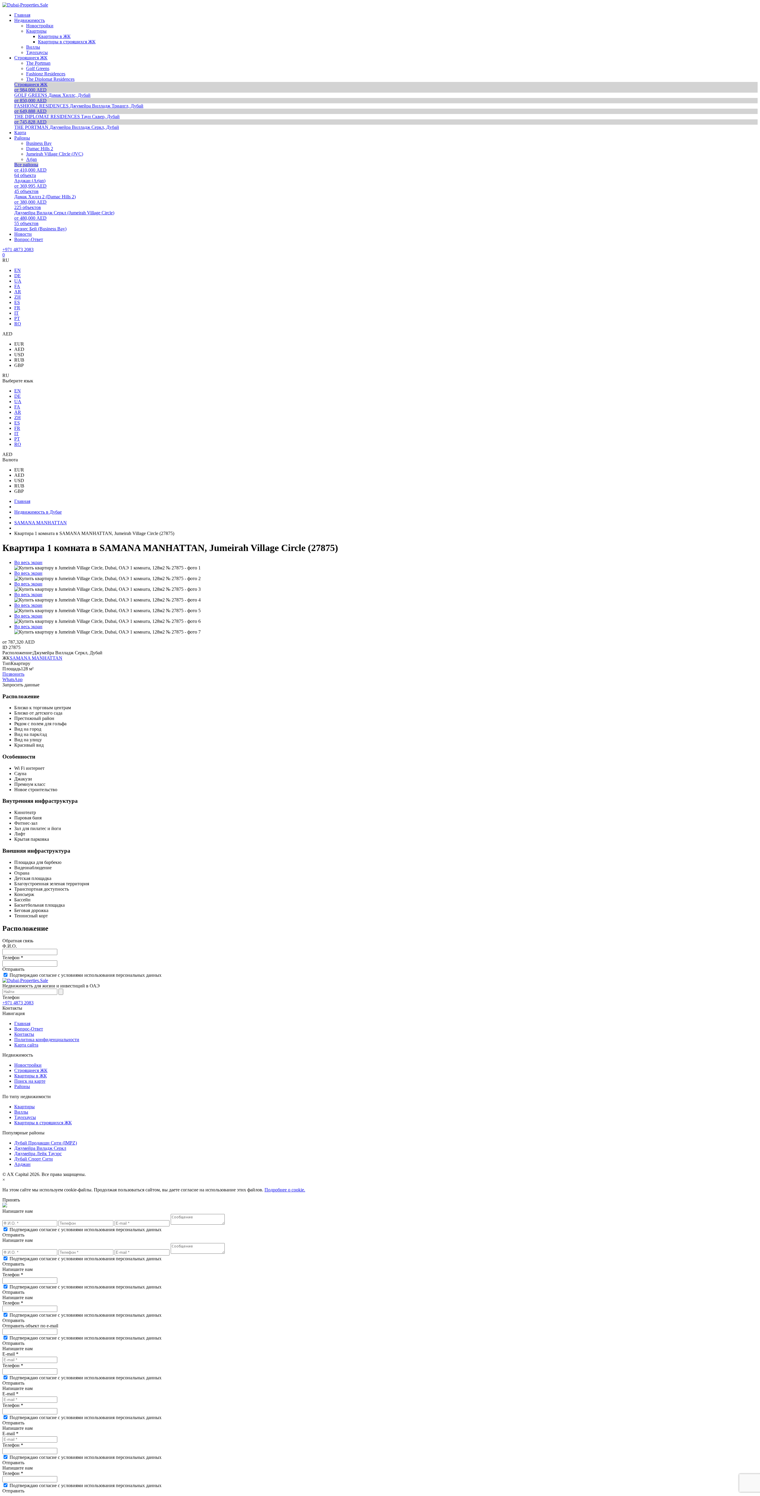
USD (19, 354)
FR (17, 307)
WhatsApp (12, 679)
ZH (17, 297)
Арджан (22, 1164)
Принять (11, 1199)
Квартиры (24, 1106)
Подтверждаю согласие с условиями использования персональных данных (86, 975)
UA (17, 281)
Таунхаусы (25, 1117)
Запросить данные (20, 684)
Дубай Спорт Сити (33, 1158)
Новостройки (28, 1065)
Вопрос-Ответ (28, 1028)
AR (17, 291)
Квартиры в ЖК (30, 1075)
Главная (22, 1023)
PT (17, 318)
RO (17, 323)
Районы (22, 1086)
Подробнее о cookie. (285, 1189)
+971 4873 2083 (18, 249)
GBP (19, 365)
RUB (19, 359)
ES (17, 302)
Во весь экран (28, 562)
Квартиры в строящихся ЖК (43, 1122)
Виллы (21, 1112)
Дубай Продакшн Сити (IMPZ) (45, 1142)
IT (16, 313)
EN (17, 270)
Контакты (24, 1034)
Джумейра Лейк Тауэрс (38, 1153)
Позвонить (13, 674)
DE (17, 275)
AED (19, 349)
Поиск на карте (29, 1081)
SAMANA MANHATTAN (36, 658)
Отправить (13, 969)
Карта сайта (26, 1044)
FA (17, 286)
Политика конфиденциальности (46, 1039)
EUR (19, 343)
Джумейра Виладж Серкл (40, 1148)
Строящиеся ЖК (31, 1070)
